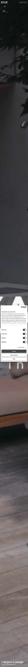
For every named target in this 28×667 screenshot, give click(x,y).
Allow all (14, 351)
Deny (14, 358)
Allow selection (14, 355)
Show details (21, 347)
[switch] (25, 334)
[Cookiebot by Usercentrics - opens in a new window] (21, 307)
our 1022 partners (9, 313)
